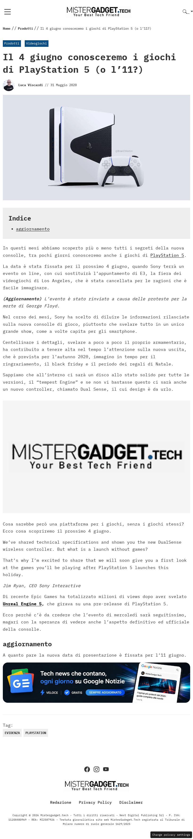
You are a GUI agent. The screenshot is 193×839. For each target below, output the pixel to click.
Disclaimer (131, 802)
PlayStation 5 (167, 255)
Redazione (60, 802)
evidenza (12, 733)
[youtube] (106, 769)
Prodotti (11, 43)
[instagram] (96, 769)
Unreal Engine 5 (22, 603)
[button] (188, 12)
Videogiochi (36, 43)
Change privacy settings (171, 834)
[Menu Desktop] (7, 12)
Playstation (35, 733)
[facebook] (87, 769)
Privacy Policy (95, 802)
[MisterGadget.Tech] (98, 11)
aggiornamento (33, 229)
